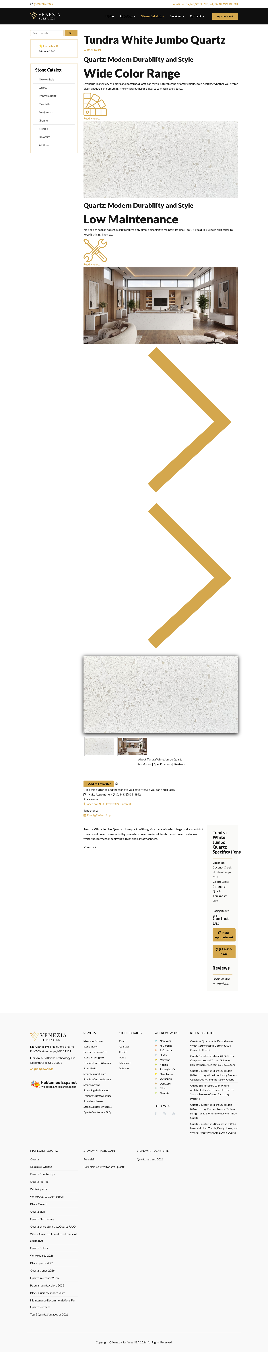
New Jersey (166, 1074)
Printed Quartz (47, 95)
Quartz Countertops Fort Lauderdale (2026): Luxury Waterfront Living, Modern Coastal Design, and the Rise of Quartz (213, 1075)
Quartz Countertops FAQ (97, 1112)
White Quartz (38, 1189)
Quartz (43, 87)
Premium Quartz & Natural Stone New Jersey (97, 1098)
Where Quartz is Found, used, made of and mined (53, 1237)
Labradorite (125, 1062)
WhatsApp (104, 815)
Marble (43, 128)
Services (176, 16)
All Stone (44, 145)
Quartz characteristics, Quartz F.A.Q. (53, 1226)
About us (126, 16)
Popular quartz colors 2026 (47, 1285)
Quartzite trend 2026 (150, 1159)
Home (110, 16)
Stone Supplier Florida (94, 1073)
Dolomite (44, 136)
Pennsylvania (167, 1069)
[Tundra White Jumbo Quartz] (160, 694)
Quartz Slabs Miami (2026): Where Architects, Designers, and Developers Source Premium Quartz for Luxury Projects (212, 1092)
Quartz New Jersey (42, 1219)
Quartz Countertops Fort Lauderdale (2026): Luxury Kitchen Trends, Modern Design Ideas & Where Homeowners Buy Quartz (213, 1111)
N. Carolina (166, 1045)
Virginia (164, 1064)
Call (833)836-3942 (128, 794)
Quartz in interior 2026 (44, 1278)
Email (90, 815)
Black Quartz (38, 1204)
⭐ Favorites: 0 (48, 46)
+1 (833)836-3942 (41, 1069)
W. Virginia (166, 1078)
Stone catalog (90, 1046)
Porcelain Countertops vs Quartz (104, 1166)
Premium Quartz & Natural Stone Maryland (97, 1082)
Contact (195, 16)
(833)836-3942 (43, 4)
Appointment (225, 16)
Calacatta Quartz (41, 1166)
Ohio (163, 1088)
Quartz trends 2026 (42, 1270)
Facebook (91, 804)
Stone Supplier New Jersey (97, 1106)
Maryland (165, 1059)
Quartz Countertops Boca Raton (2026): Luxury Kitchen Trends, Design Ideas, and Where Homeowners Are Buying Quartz (214, 1128)
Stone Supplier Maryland (96, 1090)
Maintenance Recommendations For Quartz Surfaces (52, 1304)
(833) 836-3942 (225, 951)
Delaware (165, 1083)
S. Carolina (166, 1050)
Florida (163, 1055)
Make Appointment (100, 794)
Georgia (164, 1093)
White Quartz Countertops (47, 1196)
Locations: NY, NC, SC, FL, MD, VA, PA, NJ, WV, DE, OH (205, 4)
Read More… (91, 118)
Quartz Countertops (42, 1174)
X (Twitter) (109, 804)
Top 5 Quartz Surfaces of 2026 (49, 1314)
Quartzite (44, 104)
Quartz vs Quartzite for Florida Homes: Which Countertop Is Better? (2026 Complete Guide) (212, 1045)
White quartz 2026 (42, 1255)
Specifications (163, 764)
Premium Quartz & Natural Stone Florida (97, 1065)
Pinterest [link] (125, 804)
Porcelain (89, 1159)
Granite (43, 120)
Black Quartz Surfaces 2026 (47, 1293)
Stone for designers (93, 1057)
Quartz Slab (37, 1211)
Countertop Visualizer (95, 1052)
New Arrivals (46, 79)
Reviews (179, 764)
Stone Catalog (151, 16)
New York (165, 1040)
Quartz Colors (39, 1248)
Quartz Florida (39, 1181)
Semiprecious (47, 112)
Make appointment (93, 1041)
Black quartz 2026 (41, 1263)
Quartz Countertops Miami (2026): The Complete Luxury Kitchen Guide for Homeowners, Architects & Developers (212, 1060)
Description (144, 764)
